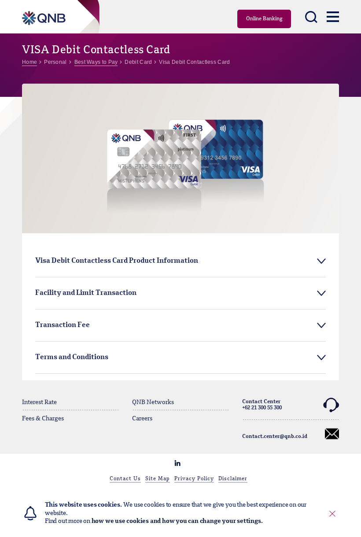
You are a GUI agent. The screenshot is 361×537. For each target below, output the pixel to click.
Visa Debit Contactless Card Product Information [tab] (116, 261)
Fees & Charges (43, 419)
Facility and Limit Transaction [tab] (85, 293)
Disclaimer (232, 479)
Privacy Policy (194, 479)
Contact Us (125, 479)
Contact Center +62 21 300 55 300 (262, 405)
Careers (142, 419)
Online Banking (264, 19)
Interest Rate (39, 402)
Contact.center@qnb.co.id (274, 436)
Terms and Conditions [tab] (71, 357)
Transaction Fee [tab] (62, 325)
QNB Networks (153, 402)
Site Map (157, 479)
